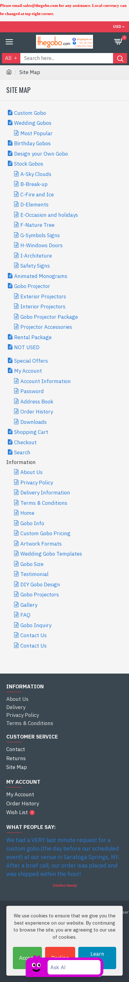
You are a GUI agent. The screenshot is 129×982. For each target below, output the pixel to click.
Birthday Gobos (32, 143)
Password (32, 391)
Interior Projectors (42, 306)
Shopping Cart (31, 432)
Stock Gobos (28, 163)
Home (27, 513)
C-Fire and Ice (37, 194)
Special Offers (31, 360)
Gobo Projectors (39, 594)
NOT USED (26, 347)
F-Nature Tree (37, 224)
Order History (36, 411)
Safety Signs (35, 265)
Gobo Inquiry (35, 625)
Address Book (36, 401)
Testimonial (34, 574)
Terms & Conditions (43, 502)
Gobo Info (32, 523)
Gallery (28, 604)
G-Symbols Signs (40, 235)
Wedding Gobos (32, 123)
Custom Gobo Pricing (45, 533)
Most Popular (36, 133)
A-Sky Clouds (35, 174)
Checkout (25, 442)
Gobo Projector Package (49, 316)
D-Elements (34, 204)
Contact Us (33, 635)
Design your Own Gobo (41, 153)
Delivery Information (45, 492)
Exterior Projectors (43, 296)
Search (22, 452)
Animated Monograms (40, 276)
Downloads (33, 422)
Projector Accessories (46, 326)
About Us (31, 472)
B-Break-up (34, 184)
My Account (28, 370)
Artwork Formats (41, 543)
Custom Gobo (30, 112)
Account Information (45, 381)
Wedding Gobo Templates (51, 553)
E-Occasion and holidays (49, 214)
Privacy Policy (36, 482)
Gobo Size (32, 564)
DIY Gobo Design (40, 584)
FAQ (25, 614)
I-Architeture (36, 255)
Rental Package (33, 337)
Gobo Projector (32, 286)
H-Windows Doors (41, 245)
